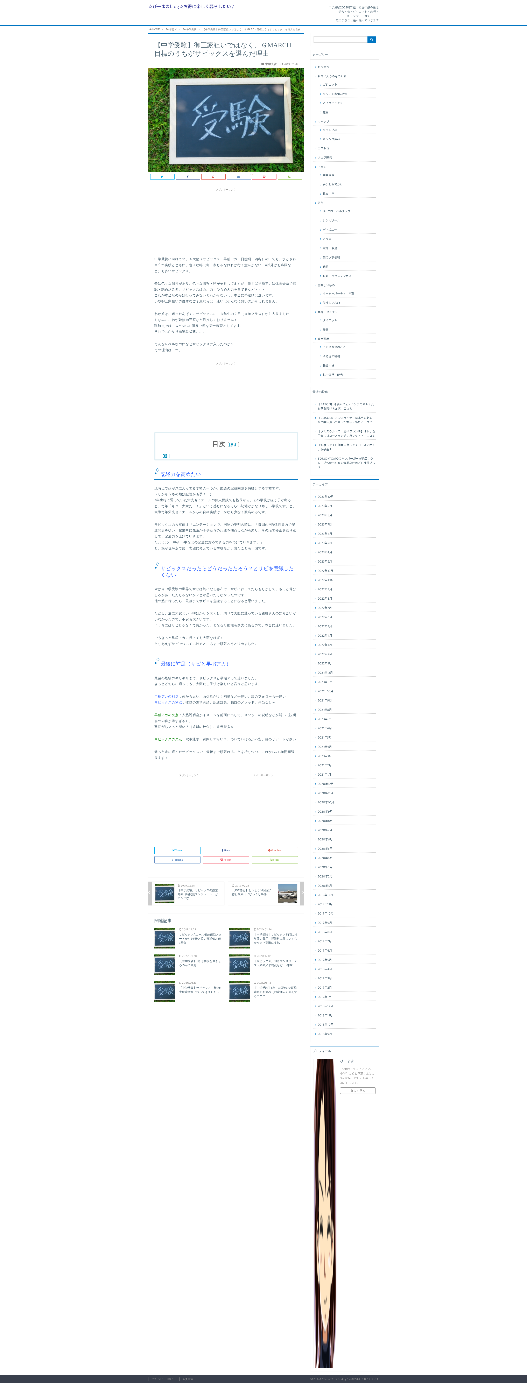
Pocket (227, 859)
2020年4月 (325, 858)
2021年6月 (325, 728)
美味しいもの (326, 285)
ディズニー (330, 230)
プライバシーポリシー (164, 1379)
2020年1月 (325, 886)
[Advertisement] (226, 221)
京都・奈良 (330, 248)
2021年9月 (325, 701)
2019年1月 (324, 997)
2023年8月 (325, 515)
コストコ (323, 148)
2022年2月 (325, 654)
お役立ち (323, 67)
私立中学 (328, 194)
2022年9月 (325, 589)
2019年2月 (325, 988)
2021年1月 (324, 775)
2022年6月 (325, 617)
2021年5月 (325, 738)
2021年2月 (325, 765)
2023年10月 (326, 497)
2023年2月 (325, 562)
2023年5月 (325, 543)
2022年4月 (325, 636)
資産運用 (323, 339)
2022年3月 (325, 645)
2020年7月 (325, 830)
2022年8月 (325, 599)
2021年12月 (325, 673)
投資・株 (328, 366)
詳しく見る (358, 1091)
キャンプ (323, 122)
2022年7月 (325, 608)
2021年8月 (325, 710)
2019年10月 (325, 914)
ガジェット (330, 85)
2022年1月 (325, 663)
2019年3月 (325, 978)
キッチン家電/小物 (335, 94)
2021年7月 (324, 719)
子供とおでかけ (333, 184)
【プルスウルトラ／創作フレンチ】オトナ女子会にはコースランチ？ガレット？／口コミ (346, 434)
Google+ (275, 850)
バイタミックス (333, 103)
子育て (322, 167)
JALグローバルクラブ (336, 211)
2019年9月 (325, 923)
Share (227, 850)
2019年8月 (325, 932)
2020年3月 (325, 867)
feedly (276, 859)
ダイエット (330, 320)
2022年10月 (326, 580)
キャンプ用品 (331, 139)
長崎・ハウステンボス (337, 276)
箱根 (326, 267)
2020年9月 (325, 812)
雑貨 (326, 112)
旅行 (320, 203)
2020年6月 (325, 839)
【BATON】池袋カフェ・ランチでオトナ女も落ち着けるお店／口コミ (346, 407)
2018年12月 (325, 1006)
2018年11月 (325, 1015)
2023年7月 (325, 525)
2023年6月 (325, 534)
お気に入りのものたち (332, 76)
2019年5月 (325, 960)
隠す (233, 444)
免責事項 (188, 1379)
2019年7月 (325, 941)
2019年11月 (325, 904)
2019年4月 (325, 969)
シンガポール (331, 221)
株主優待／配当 (333, 375)
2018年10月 (325, 1025)
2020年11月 (325, 793)
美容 (326, 330)
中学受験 (328, 175)
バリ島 (327, 239)
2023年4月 (325, 552)
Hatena (178, 859)
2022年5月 (325, 626)
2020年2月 (325, 877)
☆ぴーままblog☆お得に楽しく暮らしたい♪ (191, 7)
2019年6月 (325, 951)
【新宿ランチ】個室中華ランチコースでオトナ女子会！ (346, 447)
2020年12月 (326, 784)
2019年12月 (325, 895)
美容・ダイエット (329, 312)
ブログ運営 (325, 158)
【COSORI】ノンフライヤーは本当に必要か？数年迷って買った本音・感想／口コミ (345, 420)
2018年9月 (325, 1034)
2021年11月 (325, 682)
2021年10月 (325, 691)
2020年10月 (326, 802)
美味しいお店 (331, 303)
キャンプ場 (330, 130)
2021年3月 (325, 756)
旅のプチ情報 (331, 258)
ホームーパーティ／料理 (338, 294)
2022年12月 (325, 571)
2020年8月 (325, 821)
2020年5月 (325, 849)
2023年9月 (325, 506)
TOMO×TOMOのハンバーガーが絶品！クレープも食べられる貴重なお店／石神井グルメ (346, 463)
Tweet (179, 850)
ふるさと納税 (331, 356)
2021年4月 (325, 747)
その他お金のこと (334, 347)
